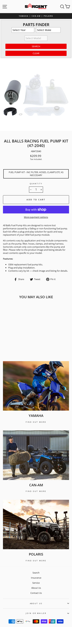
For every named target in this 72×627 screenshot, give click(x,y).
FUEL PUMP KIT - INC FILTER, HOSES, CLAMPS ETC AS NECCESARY (36, 174)
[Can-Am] (36, 455)
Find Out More (36, 422)
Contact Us (36, 592)
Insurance (36, 577)
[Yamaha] (36, 386)
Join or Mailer (36, 613)
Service (36, 582)
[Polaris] (36, 524)
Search (36, 572)
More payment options (36, 217)
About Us (36, 587)
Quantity (36, 183)
